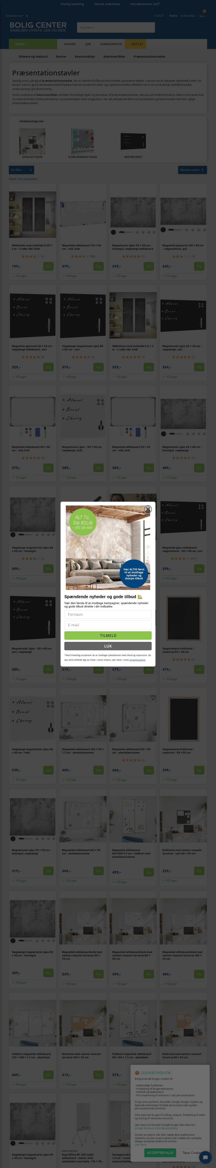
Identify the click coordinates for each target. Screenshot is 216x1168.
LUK (108, 646)
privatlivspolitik (137, 659)
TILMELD (108, 635)
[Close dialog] (148, 509)
